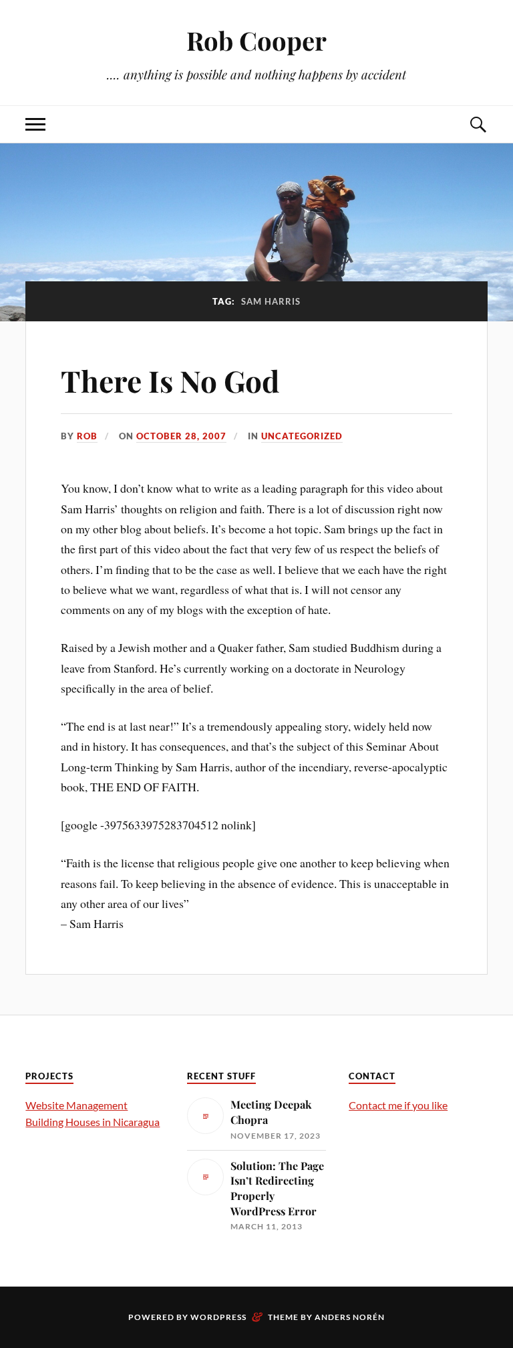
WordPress (218, 1317)
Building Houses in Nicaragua (92, 1121)
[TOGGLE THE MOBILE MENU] (35, 124)
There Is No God (170, 380)
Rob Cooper (256, 40)
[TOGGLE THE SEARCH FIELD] (478, 124)
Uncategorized (302, 436)
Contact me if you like (398, 1105)
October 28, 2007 (181, 436)
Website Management (76, 1105)
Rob (87, 436)
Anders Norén (350, 1317)
